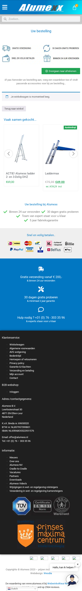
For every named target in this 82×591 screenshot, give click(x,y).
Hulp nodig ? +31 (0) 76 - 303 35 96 (41, 317)
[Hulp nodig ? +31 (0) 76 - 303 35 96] (41, 309)
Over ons (14, 461)
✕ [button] (78, 564)
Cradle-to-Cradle (18, 468)
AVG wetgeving (18, 352)
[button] (72, 580)
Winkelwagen (17, 344)
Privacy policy (17, 363)
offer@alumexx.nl (18, 437)
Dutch (14, 588)
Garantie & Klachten (20, 366)
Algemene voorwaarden (22, 348)
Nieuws (14, 457)
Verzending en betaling (22, 370)
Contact (14, 378)
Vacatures (15, 472)
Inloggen (14, 391)
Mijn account (16, 374)
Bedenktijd (15, 355)
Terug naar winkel (13, 108)
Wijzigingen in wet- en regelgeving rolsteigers (34, 487)
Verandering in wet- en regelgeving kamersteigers (36, 490)
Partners (14, 476)
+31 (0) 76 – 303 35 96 (18, 441)
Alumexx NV (16, 464)
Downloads (16, 479)
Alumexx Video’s (18, 483)
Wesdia (48, 573)
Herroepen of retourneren (23, 359)
